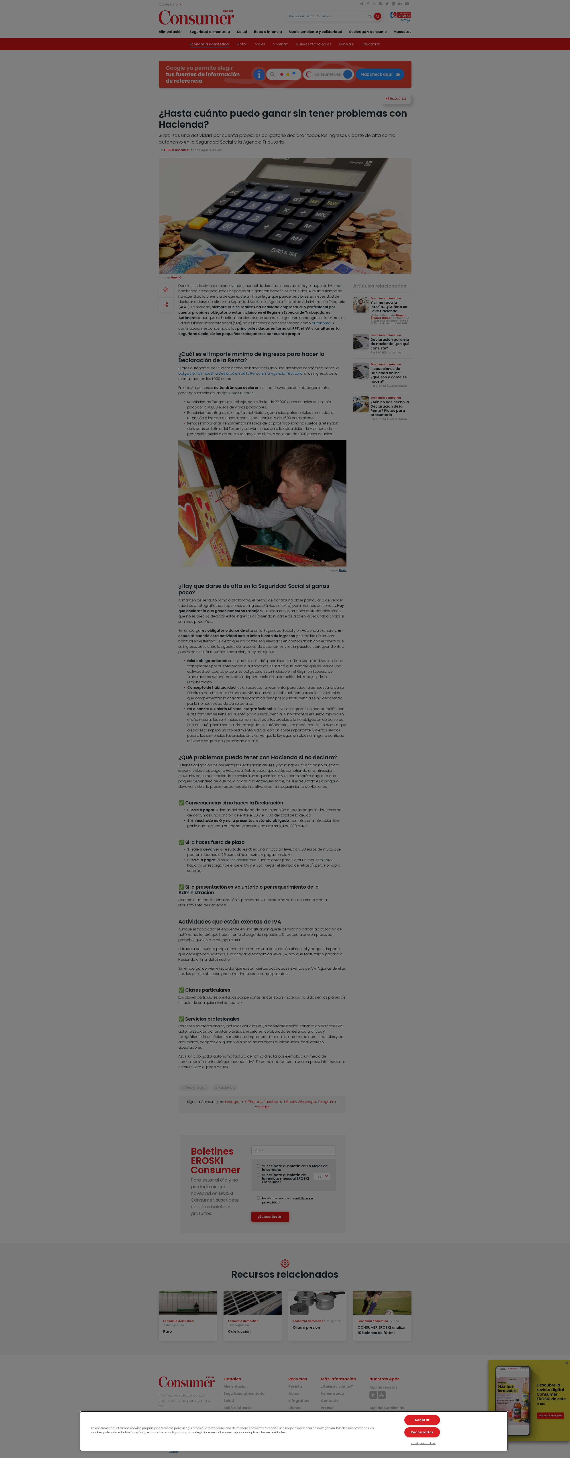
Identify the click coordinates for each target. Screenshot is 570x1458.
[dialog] (294, 1431)
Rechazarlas (422, 1432)
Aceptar (422, 1420)
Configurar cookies (423, 1443)
